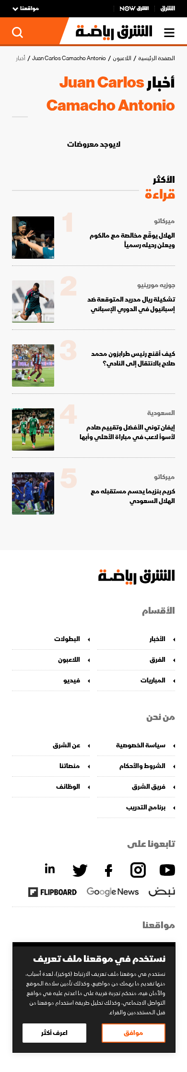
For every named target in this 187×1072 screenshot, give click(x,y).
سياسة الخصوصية (140, 745)
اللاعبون (122, 58)
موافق (133, 1032)
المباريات (152, 680)
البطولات (67, 638)
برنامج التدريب (145, 807)
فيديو (71, 680)
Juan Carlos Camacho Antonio (69, 58)
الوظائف (68, 786)
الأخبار (157, 638)
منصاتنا (69, 765)
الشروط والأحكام (142, 765)
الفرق (157, 659)
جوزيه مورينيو (156, 285)
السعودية (161, 413)
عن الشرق (66, 745)
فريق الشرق (148, 786)
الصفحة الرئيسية (156, 58)
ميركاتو (164, 221)
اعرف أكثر (54, 1032)
